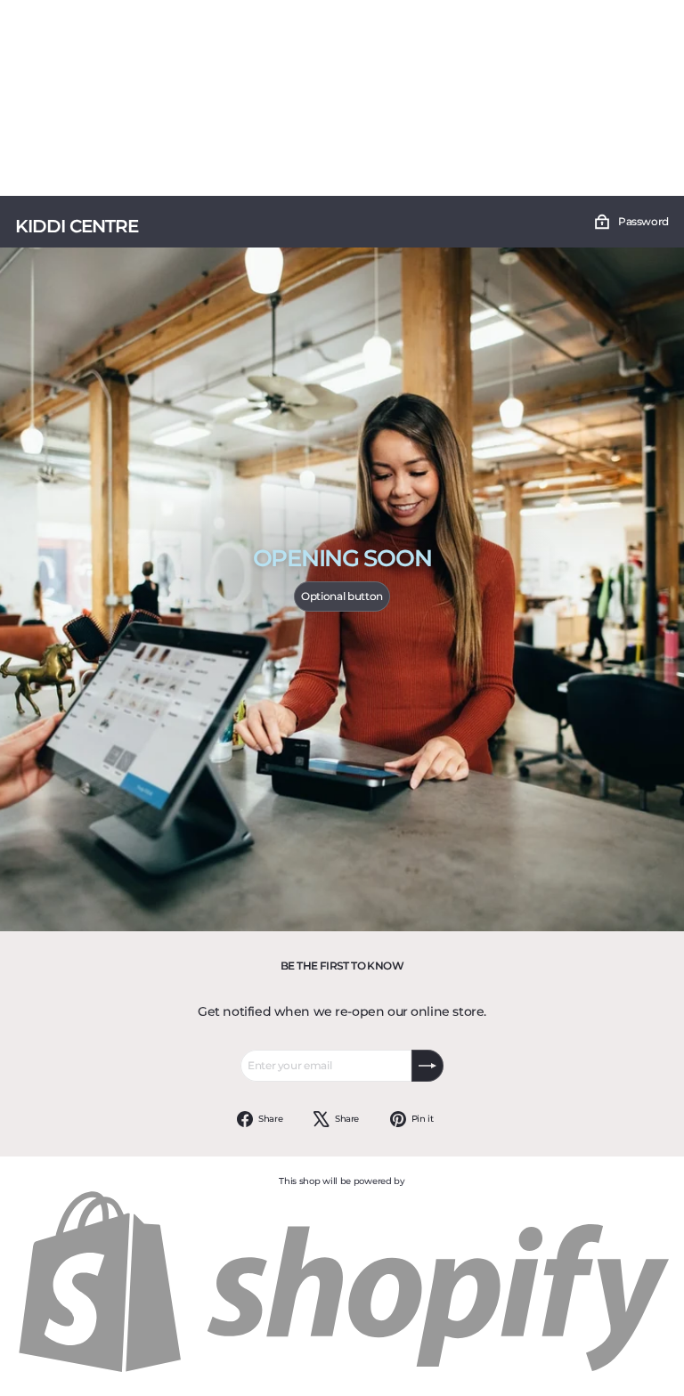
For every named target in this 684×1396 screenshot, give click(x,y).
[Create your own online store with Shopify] (342, 1371)
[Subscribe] (427, 1066)
